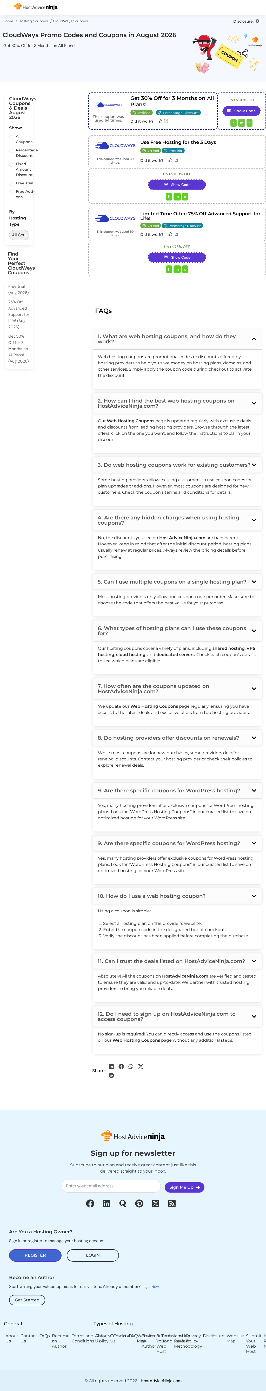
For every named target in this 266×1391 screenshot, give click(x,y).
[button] (111, 1066)
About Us (11, 1338)
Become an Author (61, 1341)
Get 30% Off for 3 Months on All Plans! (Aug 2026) (18, 349)
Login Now (150, 1286)
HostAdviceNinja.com (161, 1380)
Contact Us (29, 1338)
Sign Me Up (182, 1187)
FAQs (44, 1335)
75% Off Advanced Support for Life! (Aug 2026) (18, 314)
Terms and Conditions (83, 1338)
